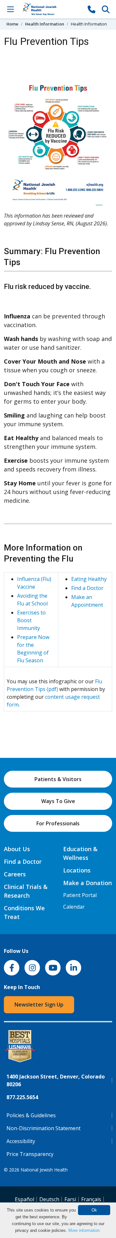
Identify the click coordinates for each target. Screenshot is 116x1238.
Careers (15, 874)
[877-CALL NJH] (91, 9)
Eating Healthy (89, 579)
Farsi (70, 1199)
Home (12, 24)
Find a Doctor (87, 588)
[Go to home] (51, 9)
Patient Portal (80, 895)
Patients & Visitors (58, 779)
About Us (17, 849)
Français (91, 1199)
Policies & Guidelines (31, 1115)
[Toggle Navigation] (10, 9)
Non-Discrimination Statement (43, 1128)
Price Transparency (29, 1154)
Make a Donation (87, 883)
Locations (77, 870)
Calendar (74, 906)
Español (24, 1199)
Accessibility (20, 1141)
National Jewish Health (44, 1170)
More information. (84, 1230)
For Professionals (58, 823)
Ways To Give (58, 801)
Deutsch (49, 1199)
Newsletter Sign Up (39, 1004)
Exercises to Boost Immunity (31, 620)
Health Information (44, 24)
